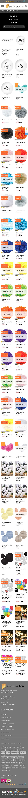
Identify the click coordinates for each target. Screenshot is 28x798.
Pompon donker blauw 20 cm (6, 256)
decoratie (13, 752)
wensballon (4, 770)
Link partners (4, 738)
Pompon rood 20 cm (20, 165)
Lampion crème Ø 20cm (6, 523)
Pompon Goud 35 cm (20, 188)
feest (18, 752)
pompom (8, 762)
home (10, 19)
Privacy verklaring (6, 732)
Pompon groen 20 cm (6, 300)
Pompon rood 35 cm (20, 367)
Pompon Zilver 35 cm (20, 210)
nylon (24, 760)
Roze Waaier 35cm (6, 456)
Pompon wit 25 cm (7, 119)
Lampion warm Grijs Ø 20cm (19, 545)
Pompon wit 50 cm (20, 434)
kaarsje (8, 755)
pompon (13, 762)
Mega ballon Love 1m (20, 50)
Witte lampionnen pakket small (6, 478)
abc (2, 747)
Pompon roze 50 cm (6, 413)
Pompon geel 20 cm (7, 278)
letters (15, 760)
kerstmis (23, 755)
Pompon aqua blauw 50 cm (19, 233)
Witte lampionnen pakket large (6, 500)
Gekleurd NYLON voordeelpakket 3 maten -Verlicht (20, 596)
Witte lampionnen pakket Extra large (20, 500)
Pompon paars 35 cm (6, 345)
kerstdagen (17, 755)
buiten (22, 747)
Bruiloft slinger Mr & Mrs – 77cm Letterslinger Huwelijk (6, 51)
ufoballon (16, 765)
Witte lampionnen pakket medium (20, 478)
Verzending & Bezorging (7, 723)
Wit (9, 770)
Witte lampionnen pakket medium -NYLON (6, 648)
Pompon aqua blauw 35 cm (5, 233)
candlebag (8, 750)
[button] (2, 6)
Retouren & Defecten (6, 726)
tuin (12, 765)
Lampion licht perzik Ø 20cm (19, 523)
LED (12, 760)
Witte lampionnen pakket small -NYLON (20, 623)
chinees (3, 752)
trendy (3, 765)
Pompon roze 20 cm (6, 165)
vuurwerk (22, 765)
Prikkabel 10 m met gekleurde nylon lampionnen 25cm (7, 672)
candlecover (20, 750)
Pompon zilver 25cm (19, 120)
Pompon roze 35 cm (20, 390)
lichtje (20, 760)
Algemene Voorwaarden (7, 729)
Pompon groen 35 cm (6, 390)
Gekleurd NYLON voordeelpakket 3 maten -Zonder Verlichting (6, 623)
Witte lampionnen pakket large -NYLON (20, 648)
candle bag (14, 750)
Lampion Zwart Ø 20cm (6, 568)
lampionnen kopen (6, 760)
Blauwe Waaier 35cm (19, 97)
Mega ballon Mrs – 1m (6, 97)
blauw (13, 747)
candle (3, 750)
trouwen (8, 765)
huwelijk (3, 755)
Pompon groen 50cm (19, 300)
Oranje (3, 762)
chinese (8, 752)
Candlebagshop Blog (6, 735)
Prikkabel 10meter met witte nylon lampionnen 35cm (20, 672)
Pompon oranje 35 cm (6, 322)
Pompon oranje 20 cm (20, 143)
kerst (12, 755)
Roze (17, 762)
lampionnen (21, 757)
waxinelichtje (15, 767)
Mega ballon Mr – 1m (20, 75)
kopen (3, 757)
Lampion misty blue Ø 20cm (7, 545)
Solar (21, 762)
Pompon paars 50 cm (20, 345)
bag (10, 747)
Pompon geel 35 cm (21, 278)
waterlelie (4, 767)
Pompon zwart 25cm (5, 143)
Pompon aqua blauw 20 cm (5, 188)
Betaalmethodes (5, 720)
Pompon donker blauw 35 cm (20, 413)
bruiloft (17, 747)
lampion (7, 757)
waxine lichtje (22, 767)
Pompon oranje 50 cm (20, 322)
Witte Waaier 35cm (20, 456)
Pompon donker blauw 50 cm (20, 256)
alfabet (6, 747)
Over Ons (3, 714)
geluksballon (23, 752)
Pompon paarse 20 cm (6, 367)
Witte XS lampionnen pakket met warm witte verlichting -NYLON (7, 597)
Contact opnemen (6, 717)
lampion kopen (14, 757)
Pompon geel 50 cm (7, 434)
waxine (9, 767)
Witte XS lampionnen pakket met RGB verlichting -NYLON (20, 570)
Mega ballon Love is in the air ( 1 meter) (7, 75)
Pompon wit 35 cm (7, 210)
